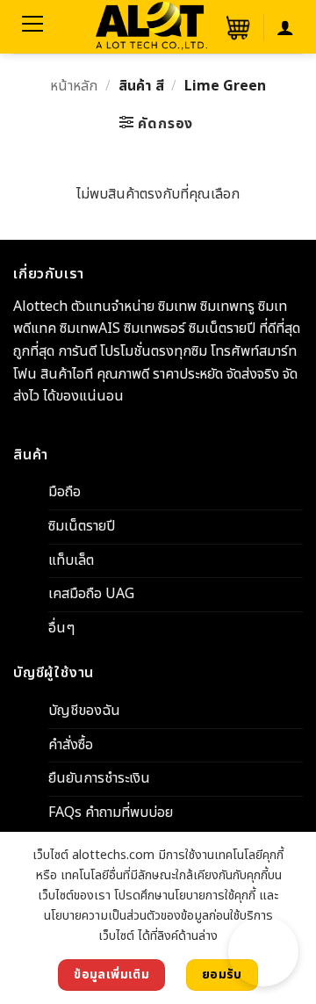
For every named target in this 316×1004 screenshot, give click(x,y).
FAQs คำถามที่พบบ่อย (110, 812)
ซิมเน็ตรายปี (81, 526)
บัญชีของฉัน (84, 710)
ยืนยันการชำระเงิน (99, 778)
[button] (236, 27)
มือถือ (64, 491)
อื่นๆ (61, 628)
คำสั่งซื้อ (70, 744)
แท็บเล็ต (71, 559)
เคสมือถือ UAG (91, 593)
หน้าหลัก (73, 86)
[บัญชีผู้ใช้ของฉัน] (285, 27)
